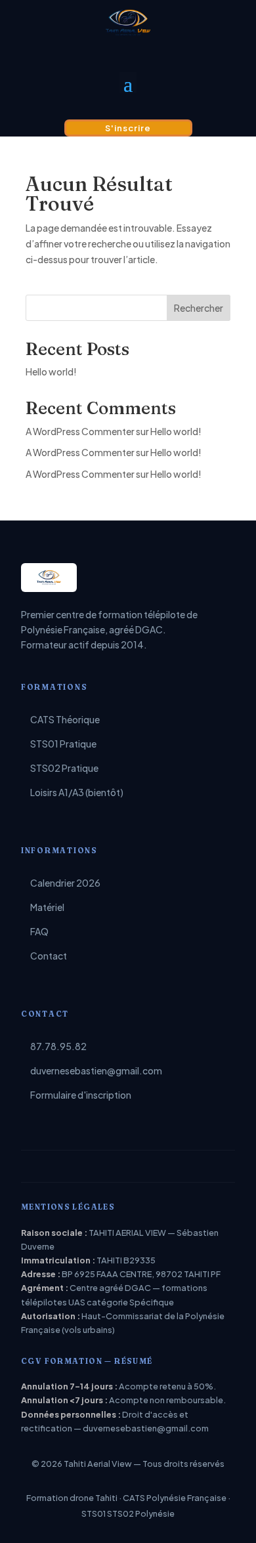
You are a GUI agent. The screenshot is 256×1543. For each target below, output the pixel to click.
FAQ (39, 931)
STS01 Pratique (63, 744)
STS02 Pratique (64, 768)
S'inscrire (128, 128)
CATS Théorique (65, 719)
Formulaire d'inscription (80, 1095)
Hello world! (51, 371)
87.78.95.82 (58, 1046)
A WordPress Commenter (80, 474)
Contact (48, 956)
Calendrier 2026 (65, 883)
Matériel (47, 907)
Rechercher (198, 308)
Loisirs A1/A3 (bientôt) (76, 792)
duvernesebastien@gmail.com (96, 1070)
